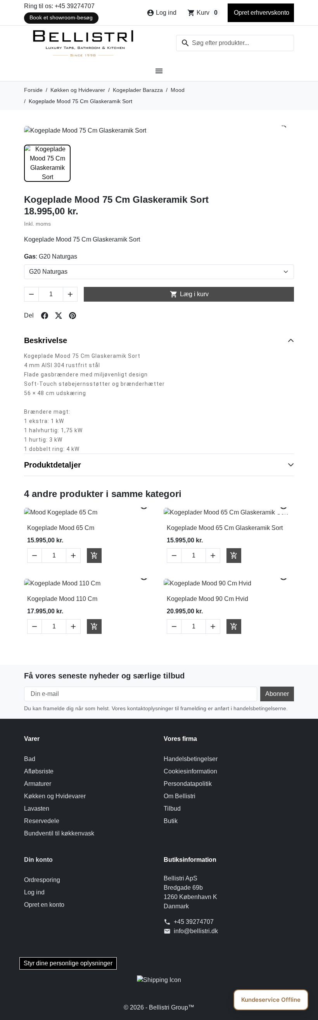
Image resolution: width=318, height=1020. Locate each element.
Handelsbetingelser (191, 759)
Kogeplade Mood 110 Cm (62, 598)
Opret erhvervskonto (260, 12)
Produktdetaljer (52, 465)
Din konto (38, 859)
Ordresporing (42, 880)
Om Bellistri (179, 796)
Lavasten (36, 808)
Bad (29, 759)
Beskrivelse (45, 340)
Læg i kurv (189, 294)
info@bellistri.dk (196, 931)
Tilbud (172, 808)
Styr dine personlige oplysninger (68, 963)
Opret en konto (44, 904)
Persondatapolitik (188, 783)
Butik (171, 821)
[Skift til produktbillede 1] (47, 163)
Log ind (34, 892)
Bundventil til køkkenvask (59, 833)
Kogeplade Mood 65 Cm (60, 528)
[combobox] (235, 43)
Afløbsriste (39, 771)
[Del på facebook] (44, 315)
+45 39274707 (194, 921)
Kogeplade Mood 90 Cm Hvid (207, 598)
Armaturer (37, 783)
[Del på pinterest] (72, 315)
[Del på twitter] (58, 315)
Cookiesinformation (190, 771)
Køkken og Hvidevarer (55, 796)
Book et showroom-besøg (61, 18)
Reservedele (41, 821)
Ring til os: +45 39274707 (59, 6)
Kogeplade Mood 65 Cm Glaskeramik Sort (225, 528)
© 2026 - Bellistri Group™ (159, 1007)
